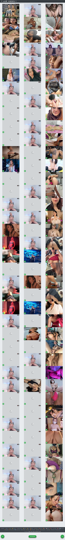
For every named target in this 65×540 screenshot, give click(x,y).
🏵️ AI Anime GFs (32, 529)
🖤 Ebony (6, 528)
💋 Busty (51, 528)
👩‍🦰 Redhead (40, 528)
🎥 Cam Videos (48, 529)
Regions (30, 531)
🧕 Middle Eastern (19, 528)
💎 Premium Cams (17, 529)
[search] (62, 536)
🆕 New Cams (62, 528)
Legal (40, 531)
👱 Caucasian (14, 528)
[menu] (2, 536)
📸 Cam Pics (53, 529)
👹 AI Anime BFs (42, 529)
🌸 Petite (47, 528)
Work (31, 531)
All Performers (37, 531)
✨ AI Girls (27, 529)
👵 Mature (24, 528)
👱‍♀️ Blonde (31, 528)
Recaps (34, 531)
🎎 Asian (2, 528)
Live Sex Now (32, 536)
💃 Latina (9, 528)
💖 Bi (58, 528)
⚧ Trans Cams (11, 529)
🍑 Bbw (44, 528)
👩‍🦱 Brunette (36, 528)
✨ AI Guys (37, 529)
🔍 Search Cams (58, 529)
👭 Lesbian (54, 528)
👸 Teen (28, 528)
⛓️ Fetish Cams (23, 529)
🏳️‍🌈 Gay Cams (7, 529)
